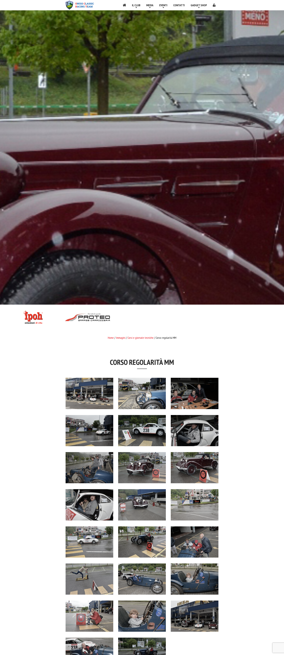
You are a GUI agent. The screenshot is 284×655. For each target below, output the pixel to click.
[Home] (124, 5)
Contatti (179, 5)
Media (149, 5)
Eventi (163, 5)
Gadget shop (199, 5)
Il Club (136, 5)
